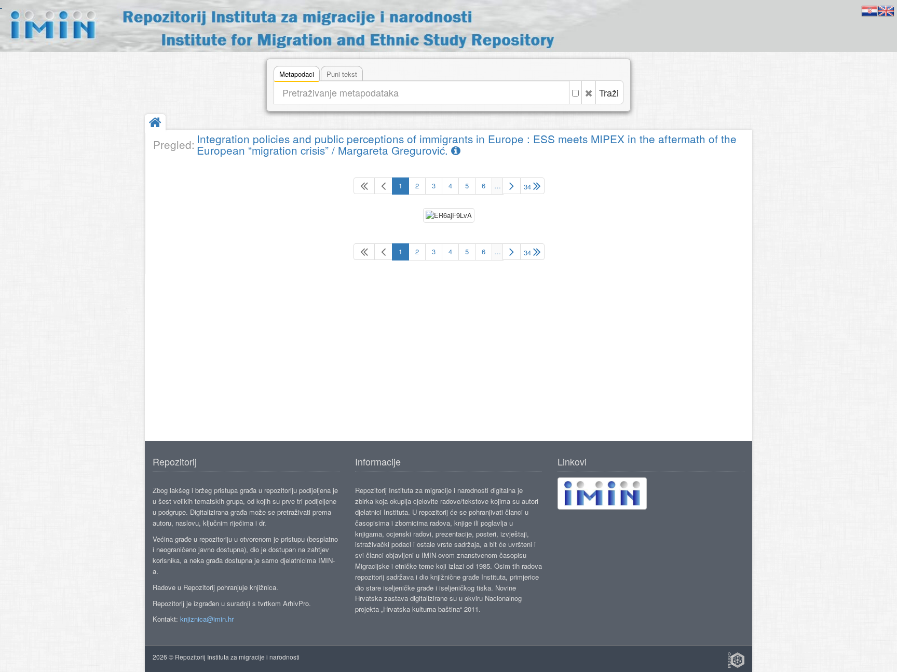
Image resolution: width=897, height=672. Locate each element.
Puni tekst (342, 74)
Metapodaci (296, 74)
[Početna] (155, 123)
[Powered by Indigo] (736, 660)
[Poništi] (588, 92)
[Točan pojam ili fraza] (575, 92)
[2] (511, 185)
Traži (609, 92)
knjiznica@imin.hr (207, 619)
